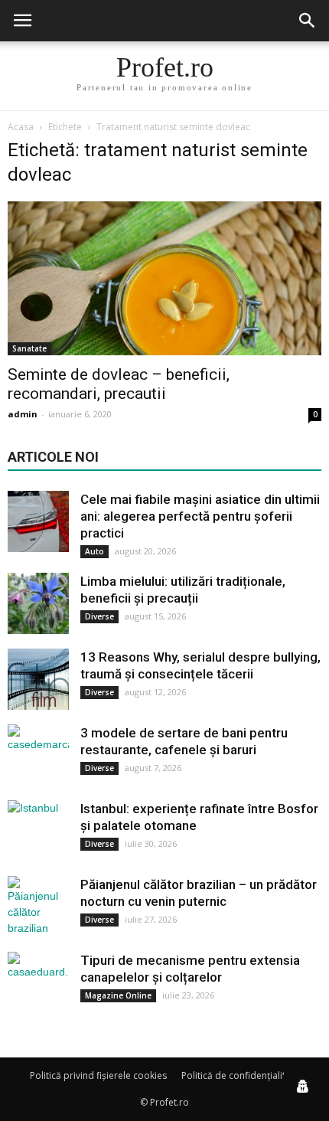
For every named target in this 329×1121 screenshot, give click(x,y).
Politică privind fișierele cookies (98, 1075)
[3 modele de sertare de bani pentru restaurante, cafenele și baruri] (38, 755)
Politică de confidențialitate (240, 1075)
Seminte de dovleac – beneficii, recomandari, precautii (119, 384)
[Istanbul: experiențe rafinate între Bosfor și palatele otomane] (38, 830)
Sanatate (29, 348)
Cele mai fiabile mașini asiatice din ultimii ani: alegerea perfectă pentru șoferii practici (200, 516)
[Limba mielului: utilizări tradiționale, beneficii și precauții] (38, 603)
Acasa (21, 126)
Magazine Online (118, 995)
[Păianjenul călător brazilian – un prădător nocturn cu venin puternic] (38, 906)
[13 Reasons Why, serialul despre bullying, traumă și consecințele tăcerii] (38, 679)
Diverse (99, 616)
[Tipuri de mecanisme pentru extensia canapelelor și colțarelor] (38, 982)
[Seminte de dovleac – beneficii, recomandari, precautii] (164, 278)
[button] (307, 20)
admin (22, 414)
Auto (94, 551)
